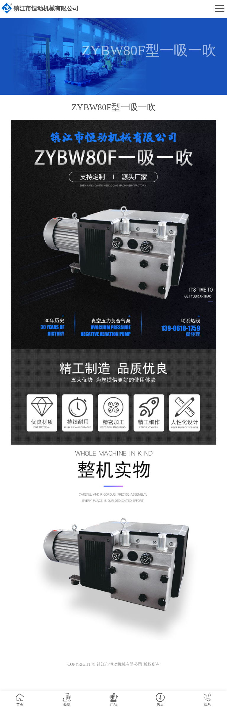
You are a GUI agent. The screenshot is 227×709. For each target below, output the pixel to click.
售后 (160, 704)
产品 (113, 704)
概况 (66, 704)
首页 (19, 704)
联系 (207, 704)
